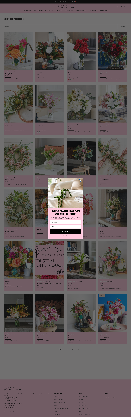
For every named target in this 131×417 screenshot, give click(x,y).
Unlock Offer (65, 232)
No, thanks (65, 235)
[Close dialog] (80, 180)
